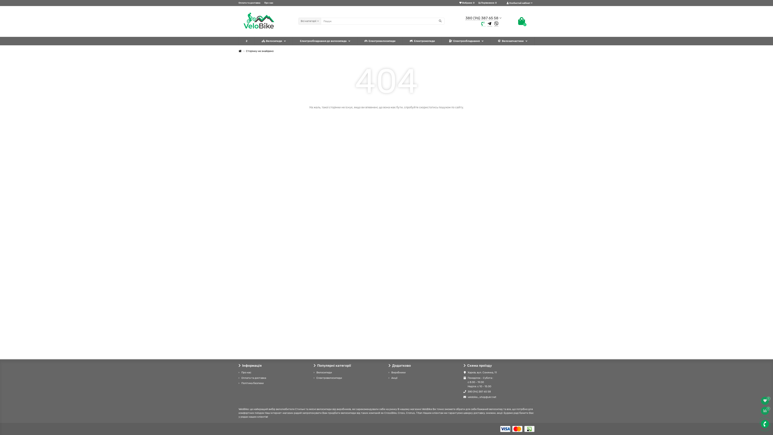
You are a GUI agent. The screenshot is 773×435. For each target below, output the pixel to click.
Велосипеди (274, 40)
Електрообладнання (466, 40)
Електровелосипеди (382, 40)
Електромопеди (424, 40)
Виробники (398, 372)
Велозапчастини (513, 40)
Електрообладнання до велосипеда (323, 40)
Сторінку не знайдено (260, 51)
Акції (394, 377)
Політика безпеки (252, 383)
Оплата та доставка (249, 3)
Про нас (268, 3)
